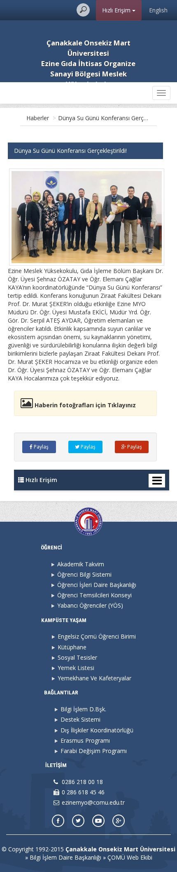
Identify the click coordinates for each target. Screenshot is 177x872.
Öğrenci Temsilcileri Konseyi (94, 595)
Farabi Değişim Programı (94, 751)
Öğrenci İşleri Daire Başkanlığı (96, 585)
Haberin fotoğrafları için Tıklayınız (84, 405)
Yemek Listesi (76, 668)
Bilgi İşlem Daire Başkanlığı (65, 857)
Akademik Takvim (80, 564)
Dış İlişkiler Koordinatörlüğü (97, 730)
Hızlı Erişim (117, 10)
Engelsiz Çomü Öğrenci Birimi (97, 636)
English (158, 10)
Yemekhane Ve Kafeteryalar (94, 678)
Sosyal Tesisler (77, 657)
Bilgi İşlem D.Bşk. (83, 709)
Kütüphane (72, 647)
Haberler (37, 118)
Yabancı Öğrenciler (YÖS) (90, 605)
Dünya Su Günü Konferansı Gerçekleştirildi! (114, 118)
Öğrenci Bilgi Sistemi (84, 574)
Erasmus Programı (85, 740)
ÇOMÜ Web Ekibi (129, 857)
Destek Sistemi (80, 719)
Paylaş (41, 446)
